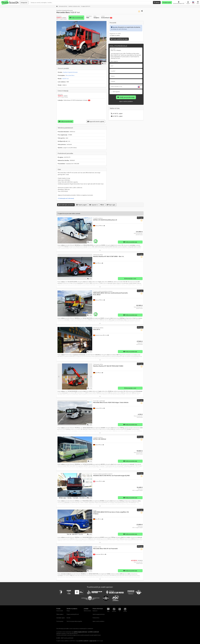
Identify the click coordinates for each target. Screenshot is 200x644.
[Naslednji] (105, 43)
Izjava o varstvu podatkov (126, 101)
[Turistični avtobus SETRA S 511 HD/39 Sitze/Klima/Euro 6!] (75, 230)
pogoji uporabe (93, 640)
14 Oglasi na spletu (115, 35)
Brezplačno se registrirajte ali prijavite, (129, 27)
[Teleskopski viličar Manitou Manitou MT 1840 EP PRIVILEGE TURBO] (75, 377)
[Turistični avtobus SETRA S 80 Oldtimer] (75, 450)
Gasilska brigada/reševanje (70, 72)
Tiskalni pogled (82, 205)
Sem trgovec (116, 91)
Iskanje (157, 2)
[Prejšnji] (58, 43)
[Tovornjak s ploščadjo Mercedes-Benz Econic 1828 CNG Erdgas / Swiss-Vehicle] (75, 413)
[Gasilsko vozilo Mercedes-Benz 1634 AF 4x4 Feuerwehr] (75, 559)
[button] (198, 2)
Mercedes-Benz (70, 75)
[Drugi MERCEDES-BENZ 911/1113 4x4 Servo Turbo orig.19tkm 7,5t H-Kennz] (75, 523)
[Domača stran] (57, 6)
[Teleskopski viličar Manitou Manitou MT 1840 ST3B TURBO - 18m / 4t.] (75, 267)
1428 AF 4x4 (65, 78)
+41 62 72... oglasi (117, 113)
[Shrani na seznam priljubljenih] (139, 11)
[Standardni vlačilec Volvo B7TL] (75, 340)
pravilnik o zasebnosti (83, 640)
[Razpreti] (100, 250)
